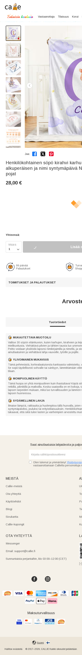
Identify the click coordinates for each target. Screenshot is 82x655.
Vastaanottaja (46, 16)
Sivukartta (12, 516)
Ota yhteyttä (13, 493)
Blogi (9, 509)
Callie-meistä (14, 486)
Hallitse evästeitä (13, 649)
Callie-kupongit (15, 524)
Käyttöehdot (13, 501)
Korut (75, 16)
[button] (29, 85)
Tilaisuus (63, 16)
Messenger (13, 543)
